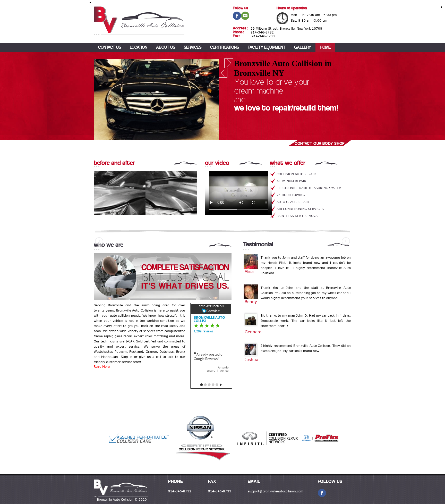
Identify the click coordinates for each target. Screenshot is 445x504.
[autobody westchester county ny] (121, 489)
